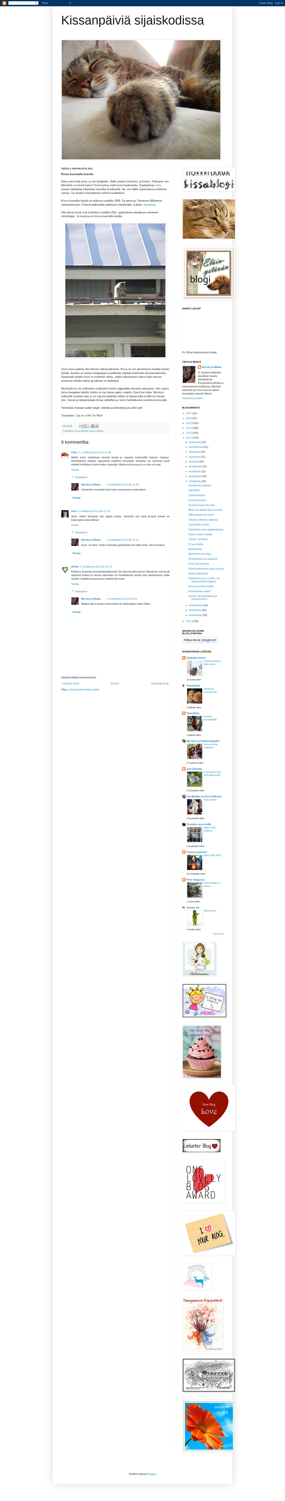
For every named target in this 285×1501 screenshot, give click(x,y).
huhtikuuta (195, 481)
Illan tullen (194, 490)
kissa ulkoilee (96, 431)
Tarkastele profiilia (192, 398)
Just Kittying (194, 768)
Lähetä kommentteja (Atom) (83, 689)
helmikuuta (195, 610)
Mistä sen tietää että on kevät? (205, 509)
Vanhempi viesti (160, 683)
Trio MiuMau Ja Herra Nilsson (204, 796)
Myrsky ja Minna (91, 484)
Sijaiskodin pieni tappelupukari (205, 529)
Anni (74, 511)
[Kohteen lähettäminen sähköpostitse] (81, 426)
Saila (158, 185)
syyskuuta (195, 456)
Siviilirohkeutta (196, 495)
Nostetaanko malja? (199, 591)
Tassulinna (193, 713)
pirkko (75, 566)
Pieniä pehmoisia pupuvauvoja (206, 568)
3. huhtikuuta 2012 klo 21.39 (123, 484)
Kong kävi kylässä (198, 563)
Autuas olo (193, 907)
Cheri (74, 452)
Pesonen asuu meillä (199, 824)
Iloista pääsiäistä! (198, 573)
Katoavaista (195, 549)
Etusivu (115, 683)
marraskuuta (196, 447)
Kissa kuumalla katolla (201, 586)
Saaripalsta (193, 685)
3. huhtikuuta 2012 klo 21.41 (123, 539)
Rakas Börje (210, 799)
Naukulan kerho (196, 657)
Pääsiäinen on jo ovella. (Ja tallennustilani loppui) (204, 580)
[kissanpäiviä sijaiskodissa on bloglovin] (200, 642)
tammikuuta (196, 615)
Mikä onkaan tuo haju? (201, 514)
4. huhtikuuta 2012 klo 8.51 (122, 598)
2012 (189, 437)
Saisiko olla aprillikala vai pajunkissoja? (202, 598)
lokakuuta (195, 451)
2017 (189, 413)
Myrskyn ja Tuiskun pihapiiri (203, 741)
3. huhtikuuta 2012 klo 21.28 (95, 452)
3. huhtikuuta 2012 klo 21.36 (94, 511)
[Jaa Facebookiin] (93, 426)
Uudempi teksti (70, 683)
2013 (189, 433)
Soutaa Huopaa (197, 500)
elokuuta (194, 461)
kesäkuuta (195, 471)
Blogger (151, 1474)
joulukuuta (195, 442)
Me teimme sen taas (199, 553)
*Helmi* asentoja (198, 539)
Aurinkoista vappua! (199, 485)
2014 (189, 427)
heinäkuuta (195, 466)
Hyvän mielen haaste (200, 534)
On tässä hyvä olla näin (201, 505)
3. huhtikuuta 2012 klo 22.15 (96, 566)
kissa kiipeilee (82, 431)
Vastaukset (81, 477)
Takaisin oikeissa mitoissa (203, 519)
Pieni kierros (210, 910)
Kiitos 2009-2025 (212, 855)
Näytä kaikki (218, 934)
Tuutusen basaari (197, 852)
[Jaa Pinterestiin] (97, 426)
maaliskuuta (196, 605)
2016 (189, 418)
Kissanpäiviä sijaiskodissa (132, 20)
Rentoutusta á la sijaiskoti (202, 558)
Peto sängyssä (195, 879)
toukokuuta (195, 476)
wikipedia (148, 204)
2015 (189, 423)
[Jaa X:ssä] (89, 426)
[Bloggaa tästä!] (85, 426)
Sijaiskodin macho (198, 524)
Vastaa (75, 469)
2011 (189, 621)
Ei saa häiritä (195, 544)
